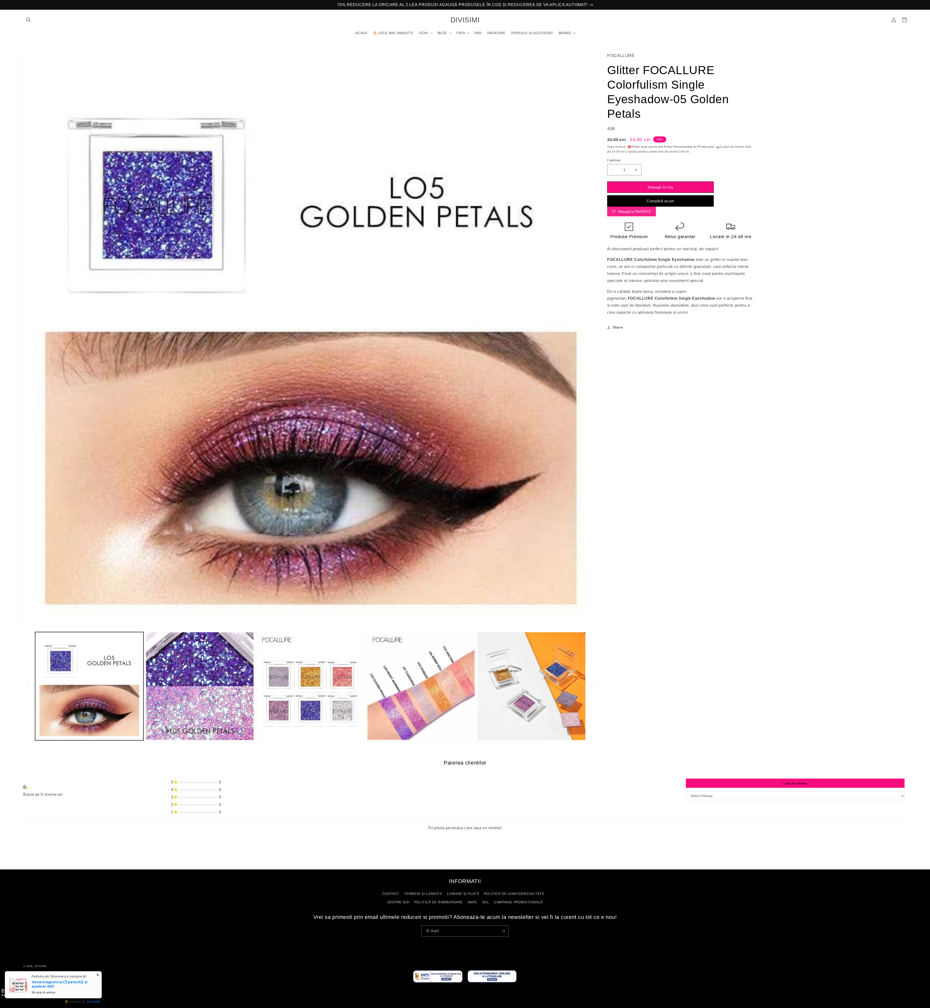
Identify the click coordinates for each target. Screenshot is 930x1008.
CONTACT (390, 894)
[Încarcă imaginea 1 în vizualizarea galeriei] (89, 686)
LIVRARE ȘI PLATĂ (463, 894)
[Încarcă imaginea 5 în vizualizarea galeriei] (532, 686)
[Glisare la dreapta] (592, 686)
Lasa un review (795, 783)
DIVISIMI (40, 966)
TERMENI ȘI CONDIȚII (423, 894)
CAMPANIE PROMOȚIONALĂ (518, 902)
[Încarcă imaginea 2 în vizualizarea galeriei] (200, 686)
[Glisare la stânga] (28, 686)
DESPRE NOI (398, 902)
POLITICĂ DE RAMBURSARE (438, 902)
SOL (485, 902)
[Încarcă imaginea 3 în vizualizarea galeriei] (310, 686)
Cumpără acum (660, 201)
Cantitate (614, 160)
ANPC (472, 902)
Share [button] (618, 327)
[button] (28, 20)
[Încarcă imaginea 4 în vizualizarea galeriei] (421, 686)
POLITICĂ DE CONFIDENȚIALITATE (514, 894)
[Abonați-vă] (503, 931)
